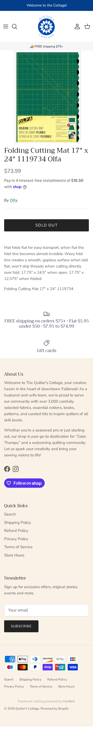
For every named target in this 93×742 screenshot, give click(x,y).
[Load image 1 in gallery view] (46, 97)
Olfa (13, 200)
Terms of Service (18, 546)
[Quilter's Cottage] (46, 26)
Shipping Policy (17, 522)
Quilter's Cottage (27, 708)
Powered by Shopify (54, 708)
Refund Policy (16, 530)
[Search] (17, 26)
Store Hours (14, 555)
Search (10, 514)
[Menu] (5, 26)
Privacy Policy (16, 538)
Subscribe (21, 626)
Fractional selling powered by (46, 701)
